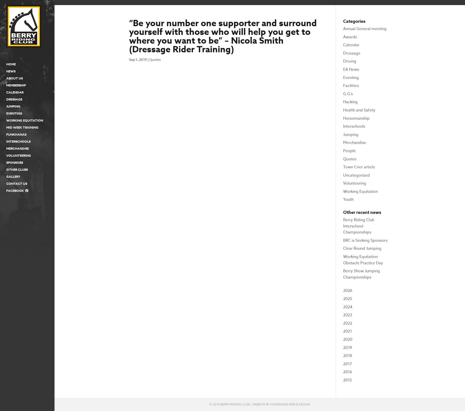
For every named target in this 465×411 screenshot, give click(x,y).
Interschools (18, 142)
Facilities (351, 86)
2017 (347, 364)
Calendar (14, 92)
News (11, 71)
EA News (351, 69)
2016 (347, 372)
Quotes (155, 59)
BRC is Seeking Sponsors (365, 240)
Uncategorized (356, 175)
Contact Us (16, 184)
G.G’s (348, 94)
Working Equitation (24, 121)
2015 (347, 380)
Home (11, 64)
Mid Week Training (22, 128)
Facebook (15, 191)
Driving (349, 61)
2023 (347, 315)
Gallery (13, 177)
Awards (350, 37)
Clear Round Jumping (362, 248)
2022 (347, 323)
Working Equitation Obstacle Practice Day (363, 260)
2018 (347, 356)
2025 (347, 299)
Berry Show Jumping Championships (361, 274)
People (349, 151)
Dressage (14, 99)
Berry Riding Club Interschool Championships (358, 226)
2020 (347, 339)
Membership (16, 85)
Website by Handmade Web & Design (281, 404)
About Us (14, 78)
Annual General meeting (365, 29)
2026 (347, 291)
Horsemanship (356, 118)
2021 (347, 331)
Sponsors (14, 163)
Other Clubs (17, 170)
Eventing (14, 114)
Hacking (350, 102)
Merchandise (17, 149)
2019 (347, 348)
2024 (347, 307)
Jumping (13, 107)
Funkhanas (16, 135)
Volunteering (18, 156)
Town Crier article (359, 167)
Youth (348, 199)
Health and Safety (359, 110)
